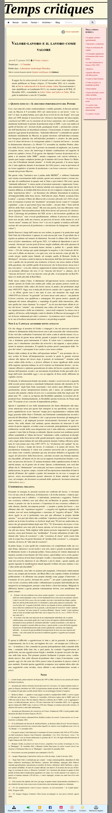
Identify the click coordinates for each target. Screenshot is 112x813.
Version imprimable (72, 31)
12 (9, 781)
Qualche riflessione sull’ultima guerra (93, 73)
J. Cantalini (25, 64)
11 (9, 759)
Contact (82, 811)
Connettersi (28, 811)
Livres (24, 22)
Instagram (72, 811)
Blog (58, 22)
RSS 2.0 (39, 811)
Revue (16, 22)
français (45, 72)
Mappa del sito (14, 811)
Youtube (61, 811)
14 (9, 794)
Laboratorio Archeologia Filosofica (35, 68)
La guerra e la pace (93, 114)
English (35, 72)
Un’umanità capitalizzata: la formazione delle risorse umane (95, 56)
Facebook (50, 811)
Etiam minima (91, 88)
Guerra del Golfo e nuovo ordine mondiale (95, 93)
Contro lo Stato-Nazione (95, 79)
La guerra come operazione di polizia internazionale (93, 107)
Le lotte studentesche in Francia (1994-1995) (94, 63)
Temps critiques (41, 60)
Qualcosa (90, 69)
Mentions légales (96, 811)
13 (9, 787)
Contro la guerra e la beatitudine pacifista (93, 83)
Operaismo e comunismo (95, 44)
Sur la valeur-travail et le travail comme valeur (38, 86)
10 (9, 756)
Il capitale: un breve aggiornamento (93, 38)
